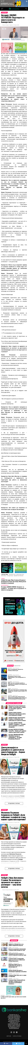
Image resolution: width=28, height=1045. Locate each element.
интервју (4, 575)
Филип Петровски (18, 575)
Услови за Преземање (17, 1036)
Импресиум (9, 1036)
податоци (10, 575)
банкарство (12, 574)
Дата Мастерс (20, 574)
